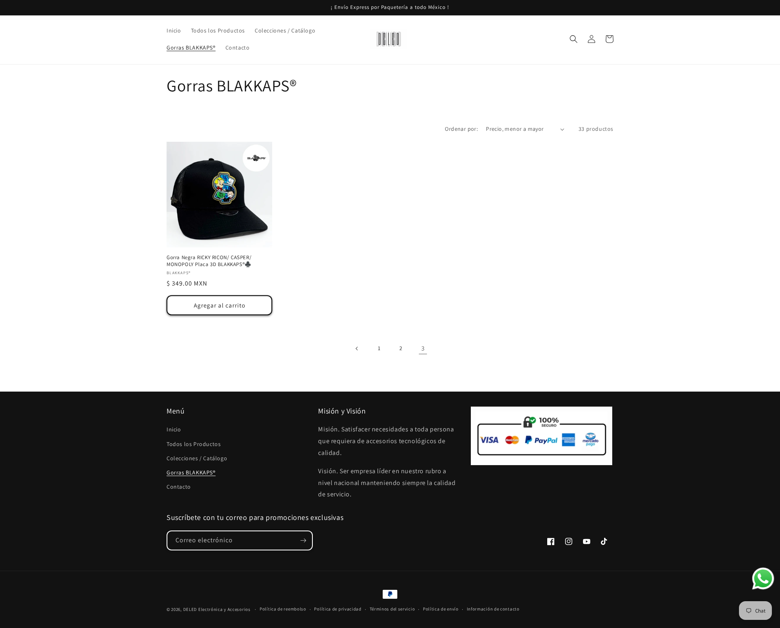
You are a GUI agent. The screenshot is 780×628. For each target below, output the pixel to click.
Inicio (174, 429)
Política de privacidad (337, 609)
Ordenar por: (461, 128)
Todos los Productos (194, 444)
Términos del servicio (392, 609)
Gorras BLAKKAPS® (191, 472)
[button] (574, 39)
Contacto (179, 486)
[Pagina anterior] (357, 348)
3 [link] (423, 348)
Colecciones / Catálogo (197, 458)
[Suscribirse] (303, 540)
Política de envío (441, 609)
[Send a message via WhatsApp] (763, 578)
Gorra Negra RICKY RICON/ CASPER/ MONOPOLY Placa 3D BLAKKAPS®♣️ (209, 261)
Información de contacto (493, 609)
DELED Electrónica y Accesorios (217, 609)
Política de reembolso (283, 609)
